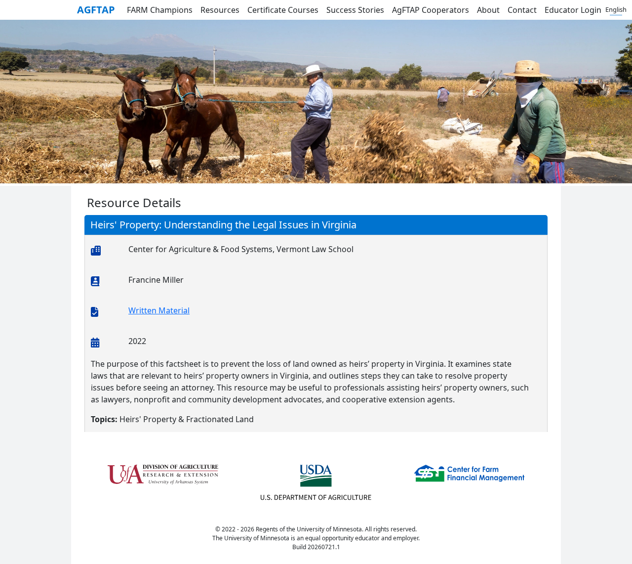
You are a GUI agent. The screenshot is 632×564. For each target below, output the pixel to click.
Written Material (159, 310)
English (616, 9)
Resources (219, 9)
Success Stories (355, 9)
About (488, 9)
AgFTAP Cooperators (430, 9)
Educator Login (573, 9)
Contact (522, 9)
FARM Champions (160, 9)
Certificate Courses (282, 9)
